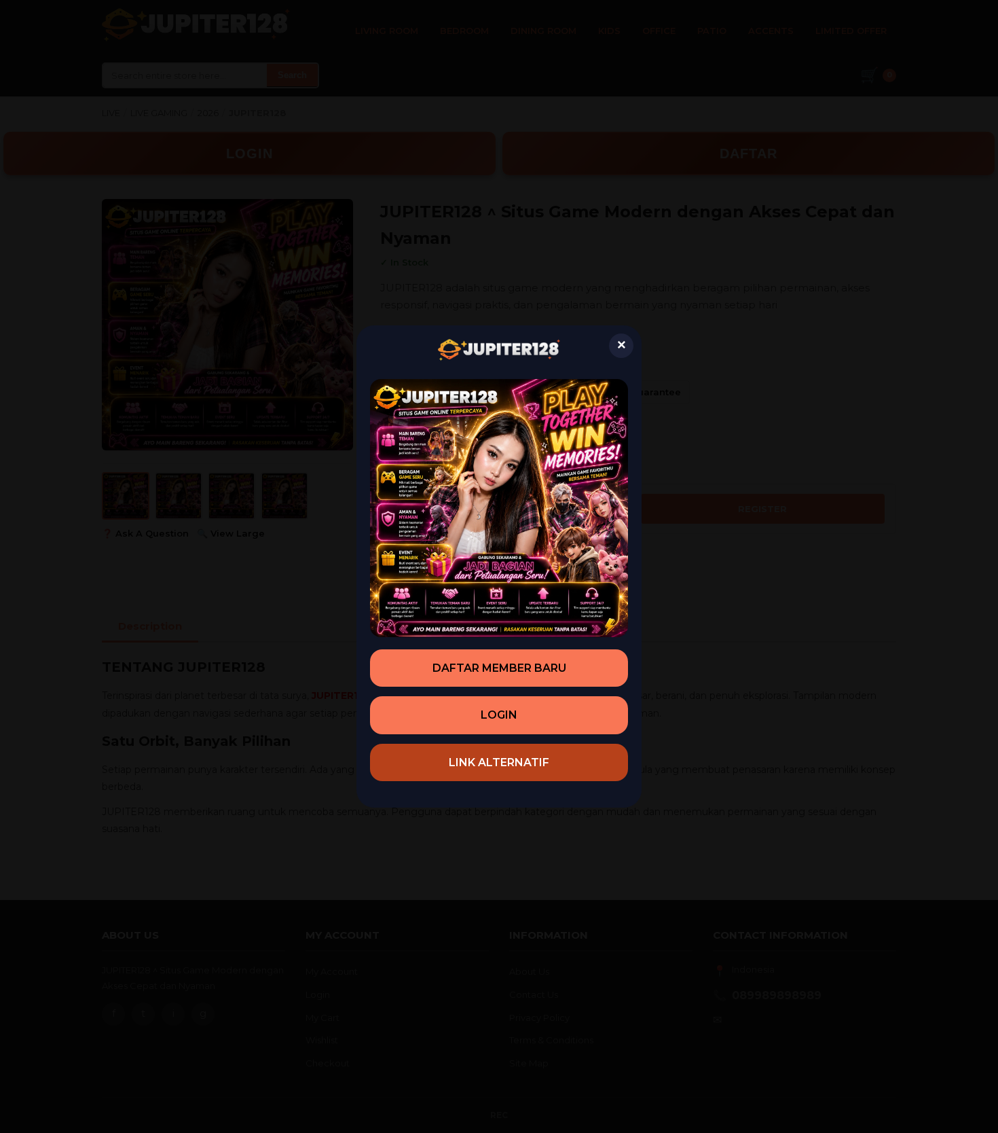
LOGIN (499, 714)
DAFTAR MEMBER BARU (499, 668)
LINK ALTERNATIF (499, 762)
